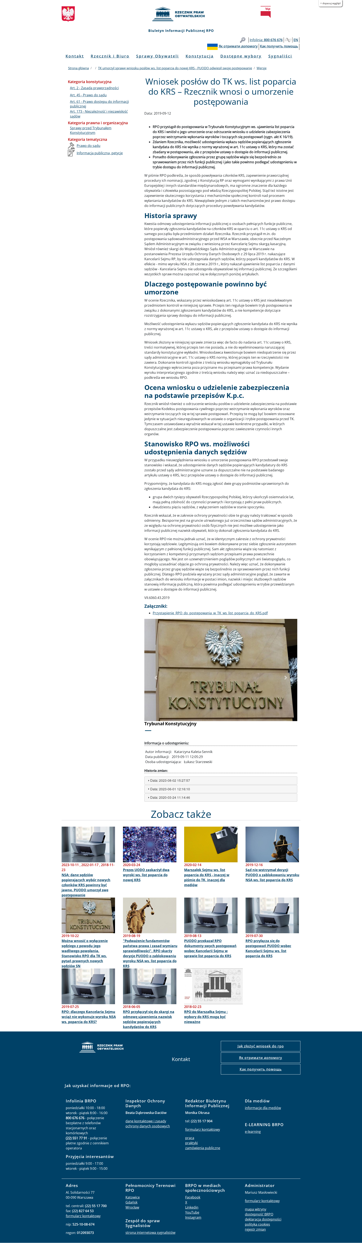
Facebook (192, 1197)
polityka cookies (257, 1224)
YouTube (192, 1212)
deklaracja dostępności (263, 1219)
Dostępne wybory (241, 56)
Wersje (261, 68)
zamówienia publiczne (202, 1148)
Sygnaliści (280, 56)
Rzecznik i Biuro (110, 56)
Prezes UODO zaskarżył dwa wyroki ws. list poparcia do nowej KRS (146, 875)
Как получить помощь (261, 1069)
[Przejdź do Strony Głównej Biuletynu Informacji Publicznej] (266, 12)
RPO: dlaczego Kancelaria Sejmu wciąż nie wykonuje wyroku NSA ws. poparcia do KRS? (89, 1016)
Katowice (132, 1197)
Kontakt (75, 56)
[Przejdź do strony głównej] (181, 14)
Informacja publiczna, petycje (100, 153)
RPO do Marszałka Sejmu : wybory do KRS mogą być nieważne (206, 1016)
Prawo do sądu (88, 145)
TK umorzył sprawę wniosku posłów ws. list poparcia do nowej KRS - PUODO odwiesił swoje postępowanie (175, 68)
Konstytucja (200, 56)
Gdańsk (131, 1202)
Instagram (193, 1217)
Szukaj (242, 40)
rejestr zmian (255, 1229)
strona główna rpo (101, 1048)
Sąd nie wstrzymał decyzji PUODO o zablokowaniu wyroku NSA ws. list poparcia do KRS (272, 875)
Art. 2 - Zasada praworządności (94, 88)
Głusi (288, 40)
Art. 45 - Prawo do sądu (88, 95)
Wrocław (132, 1207)
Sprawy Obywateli (157, 56)
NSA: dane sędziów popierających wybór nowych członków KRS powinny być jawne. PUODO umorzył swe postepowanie (86, 885)
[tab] (220, 780)
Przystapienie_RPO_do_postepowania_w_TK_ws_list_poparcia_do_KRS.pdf (210, 613)
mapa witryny (255, 1209)
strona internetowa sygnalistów (150, 1232)
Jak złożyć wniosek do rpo (261, 1046)
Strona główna (78, 68)
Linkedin (191, 1207)
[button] (155, 677)
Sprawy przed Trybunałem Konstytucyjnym (90, 130)
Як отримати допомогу (260, 1057)
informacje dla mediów (263, 1108)
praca (189, 1138)
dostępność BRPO (259, 1214)
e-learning (253, 1131)
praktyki (191, 1143)
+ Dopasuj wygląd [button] (330, 3)
